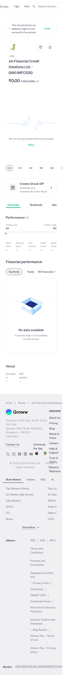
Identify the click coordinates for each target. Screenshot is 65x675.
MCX (53, 540)
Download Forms (40, 601)
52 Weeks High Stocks (20, 494)
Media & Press (54, 436)
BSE (42, 540)
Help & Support (53, 450)
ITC (8, 513)
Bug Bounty (40, 630)
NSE (33, 540)
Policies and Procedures (37, 563)
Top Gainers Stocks (17, 488)
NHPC (9, 507)
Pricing (53, 423)
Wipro (9, 519)
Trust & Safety (53, 460)
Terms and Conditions (36, 550)
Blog (52, 428)
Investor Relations (55, 469)
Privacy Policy (41, 583)
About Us (54, 418)
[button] (27, 217)
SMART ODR (38, 595)
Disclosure (36, 589)
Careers (53, 443)
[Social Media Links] (8, 454)
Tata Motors (13, 501)
